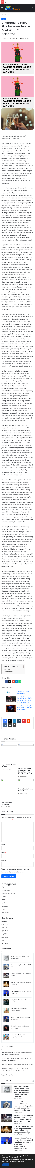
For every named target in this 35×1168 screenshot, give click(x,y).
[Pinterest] (24, 721)
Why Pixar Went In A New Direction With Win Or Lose (17, 1064)
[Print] (14, 725)
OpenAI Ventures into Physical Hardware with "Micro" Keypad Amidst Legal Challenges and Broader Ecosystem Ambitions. (22, 1092)
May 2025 (4, 940)
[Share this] (6, 681)
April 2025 (4, 943)
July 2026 (4, 921)
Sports (3, 903)
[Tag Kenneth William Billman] (9, 753)
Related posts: (8, 671)
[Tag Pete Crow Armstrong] (9, 790)
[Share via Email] (10, 725)
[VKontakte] (5, 725)
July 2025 (4, 934)
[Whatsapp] (19, 681)
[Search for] (33, 9)
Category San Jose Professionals (23, 692)
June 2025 (4, 937)
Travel (3, 909)
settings (21, 1161)
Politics (3, 896)
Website (4, 861)
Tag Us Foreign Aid (7, 1075)
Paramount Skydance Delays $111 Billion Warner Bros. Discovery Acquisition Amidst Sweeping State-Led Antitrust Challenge (23, 1106)
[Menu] (2, 9)
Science (3, 899)
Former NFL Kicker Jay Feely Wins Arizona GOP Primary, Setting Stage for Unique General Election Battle (23, 1118)
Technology (4, 906)
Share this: (7, 669)
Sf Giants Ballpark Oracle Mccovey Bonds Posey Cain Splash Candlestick (25, 771)
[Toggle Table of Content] (21, 666)
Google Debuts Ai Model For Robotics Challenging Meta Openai (24, 707)
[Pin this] (13, 681)
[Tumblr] (19, 721)
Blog (9, 15)
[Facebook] (5, 721)
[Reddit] (28, 721)
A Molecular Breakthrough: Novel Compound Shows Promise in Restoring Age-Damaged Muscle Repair (23, 1130)
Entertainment (5, 890)
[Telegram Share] (16, 681)
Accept (5, 1165)
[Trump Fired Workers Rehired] (26, 783)
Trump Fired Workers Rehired (25, 790)
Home (5, 15)
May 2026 (4, 927)
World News (5, 912)
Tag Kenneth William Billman (8, 766)
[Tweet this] (9, 681)
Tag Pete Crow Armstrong (6, 803)
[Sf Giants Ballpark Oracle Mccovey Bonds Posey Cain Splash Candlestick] (26, 755)
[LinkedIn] (14, 721)
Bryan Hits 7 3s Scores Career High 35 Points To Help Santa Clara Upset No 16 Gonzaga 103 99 (24, 699)
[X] (10, 721)
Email (3, 852)
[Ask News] (12, 8)
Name (3, 844)
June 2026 (4, 924)
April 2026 (4, 930)
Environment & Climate (8, 893)
